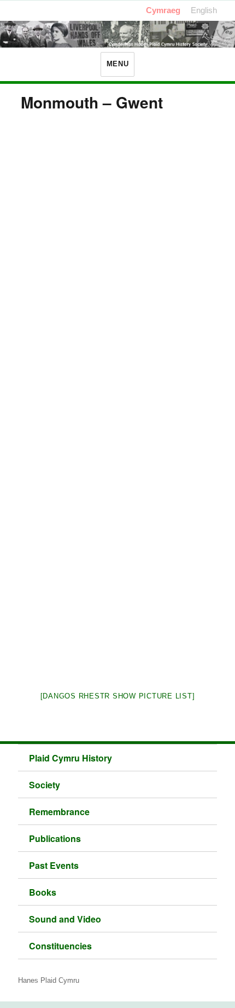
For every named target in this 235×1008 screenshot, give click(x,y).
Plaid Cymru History (70, 758)
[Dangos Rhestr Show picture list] (117, 696)
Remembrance (59, 811)
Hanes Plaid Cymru (48, 980)
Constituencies (60, 946)
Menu (117, 64)
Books (42, 892)
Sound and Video (65, 919)
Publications (55, 838)
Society (44, 784)
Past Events (54, 865)
